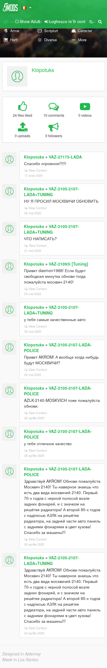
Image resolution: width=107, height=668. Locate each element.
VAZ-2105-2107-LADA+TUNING (51, 191)
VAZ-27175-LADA (65, 157)
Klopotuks (43, 69)
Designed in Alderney (21, 654)
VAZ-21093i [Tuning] (68, 264)
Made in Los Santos (20, 659)
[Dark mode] (91, 21)
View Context (38, 170)
